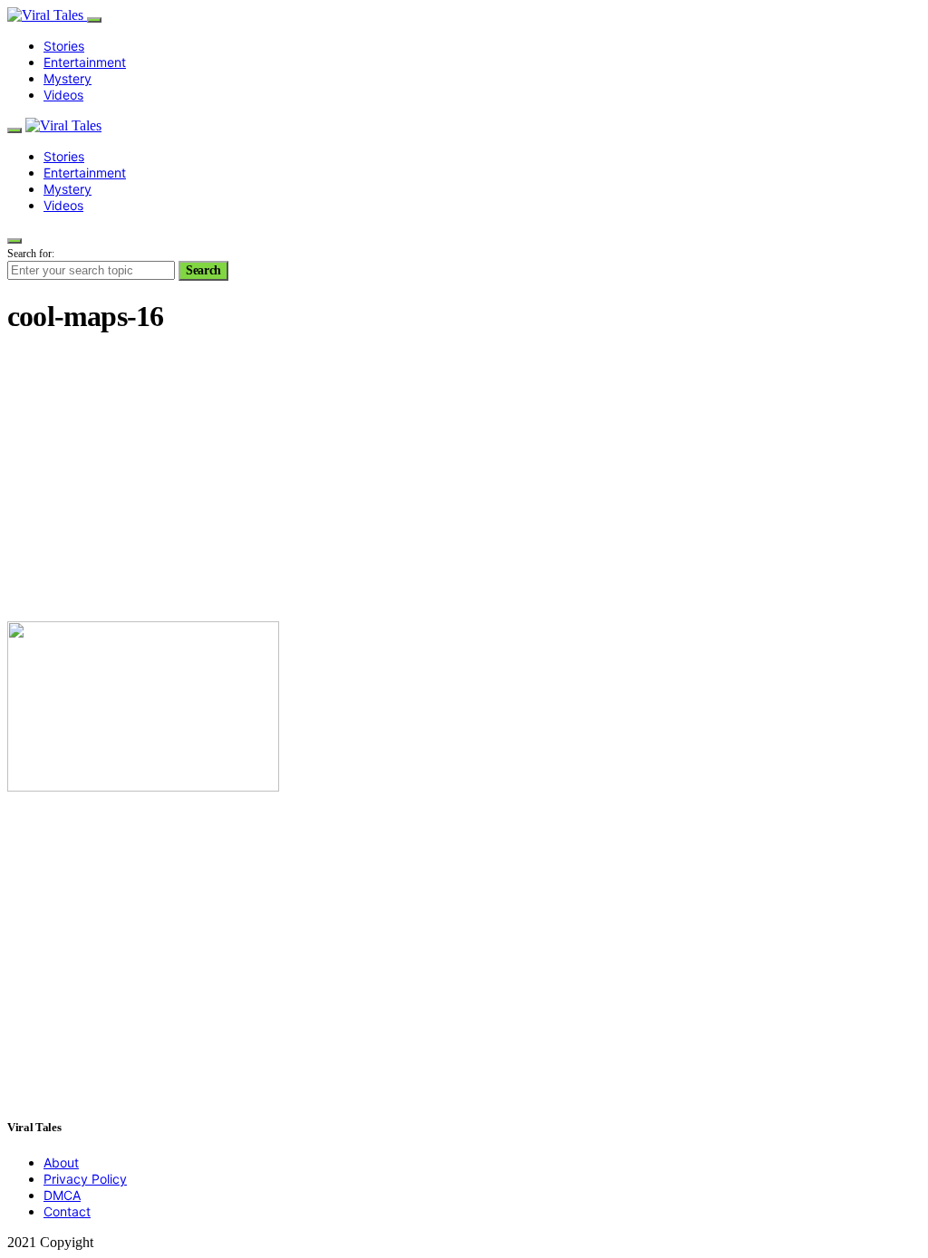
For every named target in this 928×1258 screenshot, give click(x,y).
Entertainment (85, 62)
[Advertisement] (464, 480)
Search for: (30, 253)
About (61, 1162)
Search (203, 270)
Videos (63, 94)
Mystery (68, 78)
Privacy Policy (85, 1178)
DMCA (62, 1195)
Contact (67, 1211)
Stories (64, 45)
